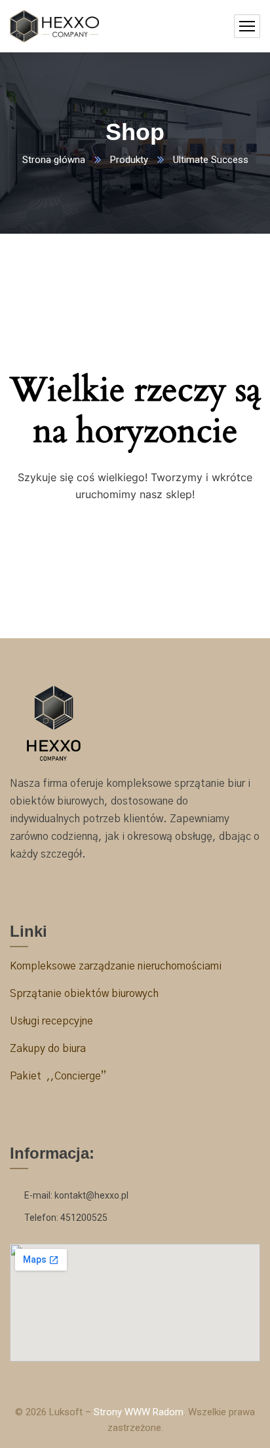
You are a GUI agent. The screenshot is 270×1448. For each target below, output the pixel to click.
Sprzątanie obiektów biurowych (84, 993)
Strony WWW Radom (138, 1412)
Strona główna (53, 160)
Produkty (129, 160)
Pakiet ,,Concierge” (58, 1076)
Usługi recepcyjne (53, 1021)
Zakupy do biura (48, 1048)
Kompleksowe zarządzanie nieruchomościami (116, 966)
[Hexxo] (54, 26)
